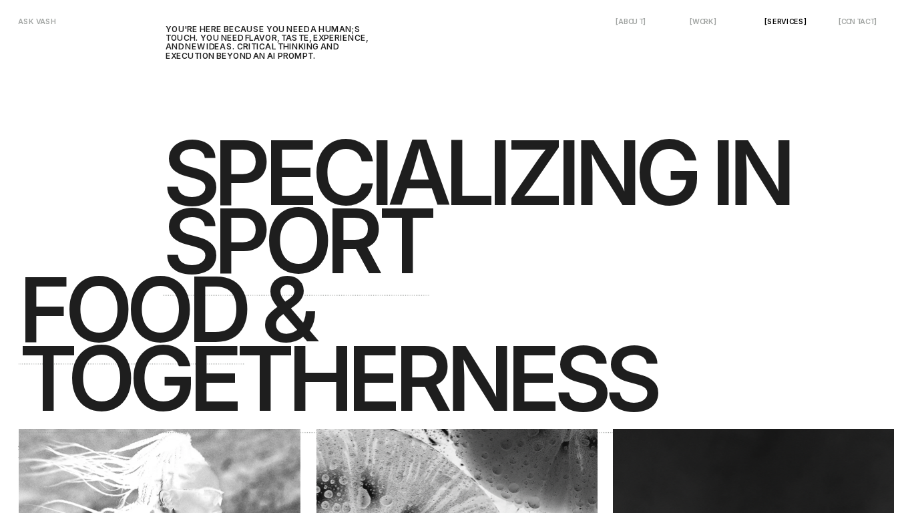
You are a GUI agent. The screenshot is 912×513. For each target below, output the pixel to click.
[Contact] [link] (858, 21)
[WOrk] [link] (703, 21)
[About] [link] (631, 21)
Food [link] (132, 309)
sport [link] (296, 241)
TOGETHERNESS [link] (337, 378)
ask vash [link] (37, 21)
